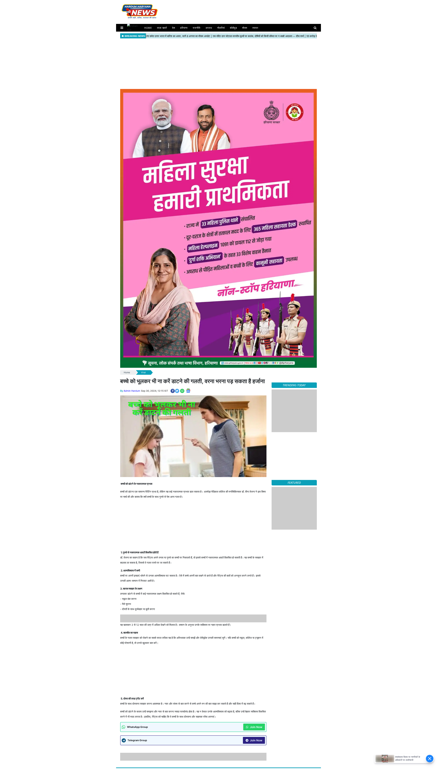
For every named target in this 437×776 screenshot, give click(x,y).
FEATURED (294, 483)
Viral (143, 372)
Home (148, 27)
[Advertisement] (218, 63)
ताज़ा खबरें (162, 27)
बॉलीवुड (233, 27)
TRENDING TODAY (294, 385)
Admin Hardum (132, 390)
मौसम (244, 27)
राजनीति (196, 27)
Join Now (255, 719)
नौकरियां (221, 27)
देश (173, 27)
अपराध (209, 27)
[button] (122, 28)
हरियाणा (184, 27)
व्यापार (255, 27)
